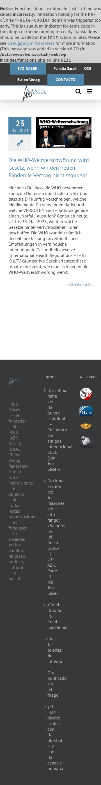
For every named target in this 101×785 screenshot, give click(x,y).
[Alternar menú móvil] (90, 91)
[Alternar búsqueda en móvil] (78, 91)
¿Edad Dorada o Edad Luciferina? (50, 616)
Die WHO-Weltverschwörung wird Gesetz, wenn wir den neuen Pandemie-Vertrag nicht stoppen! (48, 167)
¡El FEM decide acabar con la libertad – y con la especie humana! (50, 737)
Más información (80, 284)
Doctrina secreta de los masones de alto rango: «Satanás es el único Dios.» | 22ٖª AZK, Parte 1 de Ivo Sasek (50, 537)
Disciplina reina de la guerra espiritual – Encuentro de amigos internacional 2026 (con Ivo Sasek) (50, 429)
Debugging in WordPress (31, 43)
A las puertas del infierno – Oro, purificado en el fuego (50, 667)
